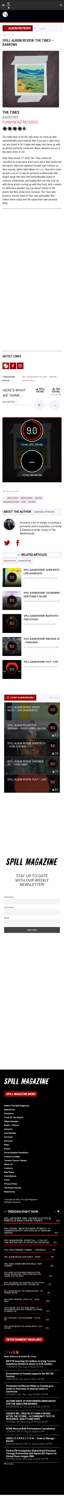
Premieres (9, 1113)
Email (6, 918)
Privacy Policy (10, 1184)
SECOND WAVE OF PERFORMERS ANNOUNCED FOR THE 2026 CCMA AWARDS (31, 1402)
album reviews (26, 497)
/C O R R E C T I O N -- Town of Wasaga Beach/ (30, 1439)
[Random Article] (9, 34)
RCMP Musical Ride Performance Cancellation (30, 1428)
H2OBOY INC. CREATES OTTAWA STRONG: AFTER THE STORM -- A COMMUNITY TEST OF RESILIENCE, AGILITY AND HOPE (30, 1416)
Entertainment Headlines (16, 1153)
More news (8, 1464)
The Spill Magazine (29, 1199)
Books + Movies (11, 1125)
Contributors (10, 1176)
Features (8, 1129)
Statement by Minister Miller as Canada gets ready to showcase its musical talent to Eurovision (29, 1389)
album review (12, 497)
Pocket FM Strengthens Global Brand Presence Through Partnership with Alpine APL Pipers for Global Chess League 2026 (31, 1453)
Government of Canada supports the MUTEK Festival (29, 1375)
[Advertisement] (32, 825)
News (6, 1145)
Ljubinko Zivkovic (44, 511)
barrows (38, 497)
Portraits (8, 1141)
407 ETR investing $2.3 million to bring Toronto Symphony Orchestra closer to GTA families (31, 1362)
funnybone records (11, 501)
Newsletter (9, 1109)
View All (53, 698)
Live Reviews (10, 1133)
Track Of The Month (13, 1117)
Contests (8, 1168)
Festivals (8, 1137)
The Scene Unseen (12, 1188)
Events (7, 1149)
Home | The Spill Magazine (16, 1106)
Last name (8, 907)
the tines (32, 501)
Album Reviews (12, 491)
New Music (9, 1172)
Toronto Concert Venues (15, 1160)
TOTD (7, 1180)
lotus (24, 501)
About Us (8, 1164)
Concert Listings (12, 1156)
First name (8, 897)
